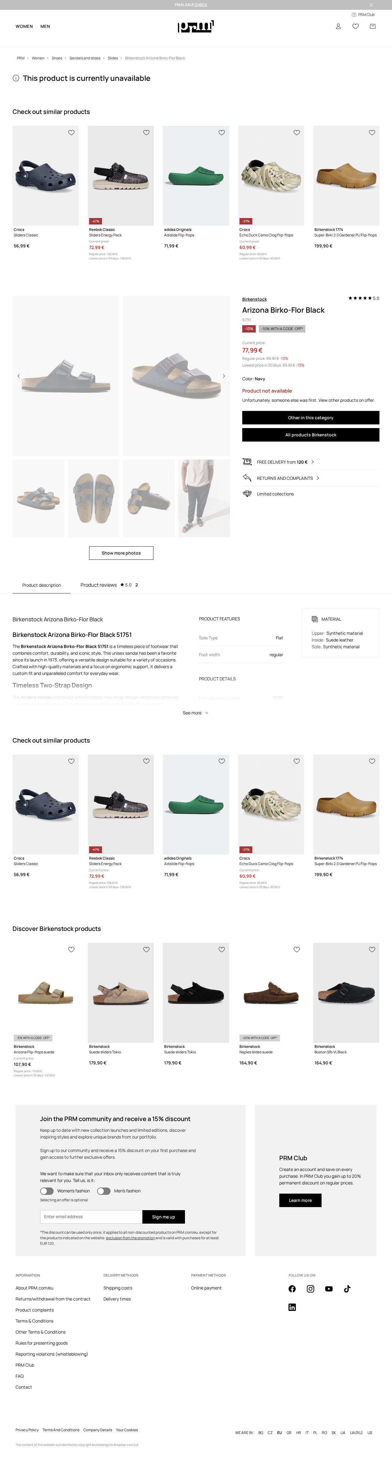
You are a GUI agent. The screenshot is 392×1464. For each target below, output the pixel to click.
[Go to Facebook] (295, 1292)
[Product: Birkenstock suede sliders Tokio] (121, 993)
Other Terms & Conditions (41, 1332)
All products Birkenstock (310, 435)
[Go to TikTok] (351, 1292)
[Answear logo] (196, 26)
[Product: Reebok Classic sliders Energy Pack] (121, 176)
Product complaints (35, 1310)
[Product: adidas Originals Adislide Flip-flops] (196, 176)
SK (334, 1433)
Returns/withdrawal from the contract (53, 1299)
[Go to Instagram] (314, 1292)
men (45, 26)
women (24, 26)
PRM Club (25, 1365)
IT (307, 1433)
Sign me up (163, 1217)
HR (298, 1433)
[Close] (371, 5)
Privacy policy (27, 1430)
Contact (24, 1387)
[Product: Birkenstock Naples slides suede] (271, 993)
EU (279, 1433)
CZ (270, 1433)
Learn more (300, 1200)
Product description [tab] (41, 585)
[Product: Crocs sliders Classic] (46, 176)
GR (289, 1433)
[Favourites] (355, 26)
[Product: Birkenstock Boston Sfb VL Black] (346, 993)
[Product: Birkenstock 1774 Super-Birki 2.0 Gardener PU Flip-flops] (346, 176)
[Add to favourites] (71, 132)
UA (343, 1433)
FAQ (20, 1376)
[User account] (338, 26)
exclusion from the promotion (130, 1237)
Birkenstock (254, 299)
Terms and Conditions (61, 1430)
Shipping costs (118, 1288)
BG (260, 1433)
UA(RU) (356, 1433)
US (370, 1433)
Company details (97, 1430)
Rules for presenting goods (42, 1343)
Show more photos (121, 553)
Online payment (206, 1288)
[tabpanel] (196, 656)
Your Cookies (127, 1430)
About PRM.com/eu (34, 1288)
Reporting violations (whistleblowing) (52, 1354)
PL (315, 1433)
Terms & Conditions (34, 1321)
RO (324, 1433)
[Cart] (372, 26)
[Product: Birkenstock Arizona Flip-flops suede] (46, 993)
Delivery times (117, 1299)
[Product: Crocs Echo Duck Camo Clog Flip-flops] (271, 176)
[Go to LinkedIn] (295, 1310)
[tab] (109, 585)
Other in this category (311, 417)
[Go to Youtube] (332, 1292)
